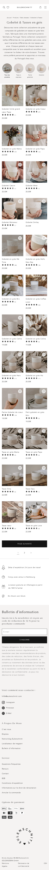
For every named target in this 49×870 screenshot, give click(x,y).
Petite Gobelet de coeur (12, 412)
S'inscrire (24, 640)
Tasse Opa (30, 489)
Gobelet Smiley (32, 222)
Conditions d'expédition (12, 783)
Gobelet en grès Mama (12, 149)
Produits (15, 17)
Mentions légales (5, 865)
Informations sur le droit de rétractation (19, 788)
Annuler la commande (11, 793)
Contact (5, 774)
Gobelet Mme (31, 186)
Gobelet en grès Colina (36, 339)
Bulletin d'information (11, 748)
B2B (3, 778)
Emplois (5, 734)
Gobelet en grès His (34, 376)
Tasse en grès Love (34, 526)
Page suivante (24, 544)
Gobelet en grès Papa (35, 149)
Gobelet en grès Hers (11, 376)
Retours (5, 769)
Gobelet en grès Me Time (10, 260)
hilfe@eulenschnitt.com (12, 696)
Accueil (9, 17)
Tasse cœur (6, 526)
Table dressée (24, 17)
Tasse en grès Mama (10, 452)
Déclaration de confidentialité (23, 865)
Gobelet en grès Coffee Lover (36, 300)
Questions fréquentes (11, 764)
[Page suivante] (31, 552)
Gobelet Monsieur (9, 222)
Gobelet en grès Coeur (36, 109)
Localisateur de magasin (12, 744)
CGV (45, 863)
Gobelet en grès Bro (11, 299)
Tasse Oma (6, 489)
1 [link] (18, 553)
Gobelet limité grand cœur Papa (11, 110)
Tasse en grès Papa (34, 452)
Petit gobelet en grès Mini (35, 413)
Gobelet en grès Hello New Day (35, 260)
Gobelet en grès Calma (12, 339)
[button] (41, 7)
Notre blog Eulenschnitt (12, 739)
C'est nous (6, 729)
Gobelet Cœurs (8, 186)
